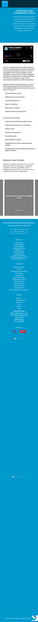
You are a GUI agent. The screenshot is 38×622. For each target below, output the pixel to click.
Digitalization (19, 250)
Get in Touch (19, 231)
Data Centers (19, 273)
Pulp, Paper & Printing (19, 285)
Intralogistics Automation (19, 279)
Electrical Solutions (19, 244)
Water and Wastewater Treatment (19, 289)
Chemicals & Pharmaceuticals (19, 271)
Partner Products (21, 300)
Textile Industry (19, 287)
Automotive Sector (19, 267)
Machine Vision (19, 253)
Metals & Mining (19, 283)
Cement (19, 269)
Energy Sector (19, 275)
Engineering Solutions (19, 248)
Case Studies (19, 302)
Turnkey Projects (19, 246)
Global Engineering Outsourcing (19, 257)
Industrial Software (19, 251)
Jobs (19, 304)
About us (19, 298)
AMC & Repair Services (19, 259)
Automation (19, 243)
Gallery (19, 308)
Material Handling (19, 281)
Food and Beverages (19, 277)
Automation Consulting (19, 255)
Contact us (19, 306)
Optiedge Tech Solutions (27, 618)
